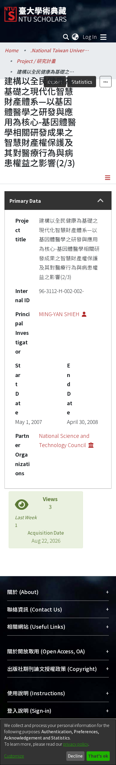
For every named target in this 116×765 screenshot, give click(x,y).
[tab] (58, 200)
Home (11, 50)
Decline (75, 756)
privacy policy (75, 744)
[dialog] (58, 742)
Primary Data (25, 200)
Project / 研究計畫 (36, 60)
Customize (14, 756)
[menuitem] (75, 37)
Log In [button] (90, 36)
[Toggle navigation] (103, 36)
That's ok (98, 756)
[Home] (35, 12)
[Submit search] (66, 36)
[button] (100, 200)
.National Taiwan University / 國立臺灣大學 (60, 50)
